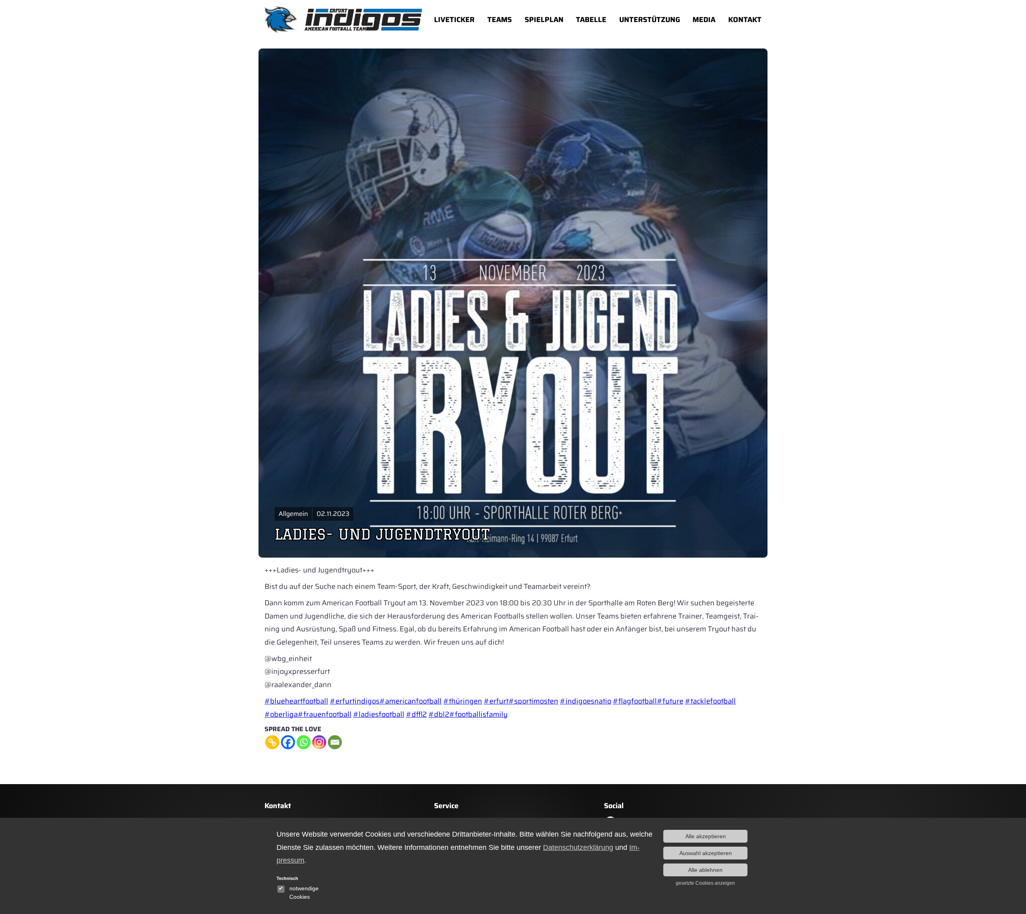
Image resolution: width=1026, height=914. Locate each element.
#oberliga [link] (281, 714)
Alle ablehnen (705, 870)
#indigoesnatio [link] (585, 701)
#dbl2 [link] (438, 714)
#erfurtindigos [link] (355, 701)
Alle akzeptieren (705, 836)
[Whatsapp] (304, 742)
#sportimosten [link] (533, 701)
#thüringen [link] (462, 701)
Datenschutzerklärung (578, 847)
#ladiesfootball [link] (378, 714)
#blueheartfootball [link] (296, 701)
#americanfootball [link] (411, 701)
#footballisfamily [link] (478, 714)
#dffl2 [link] (416, 714)
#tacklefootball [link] (710, 701)
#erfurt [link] (496, 701)
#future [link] (670, 701)
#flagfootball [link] (635, 701)
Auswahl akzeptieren (705, 853)
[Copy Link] (272, 742)
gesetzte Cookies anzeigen (705, 883)
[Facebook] (288, 742)
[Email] (335, 742)
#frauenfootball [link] (324, 714)
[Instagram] (319, 742)
